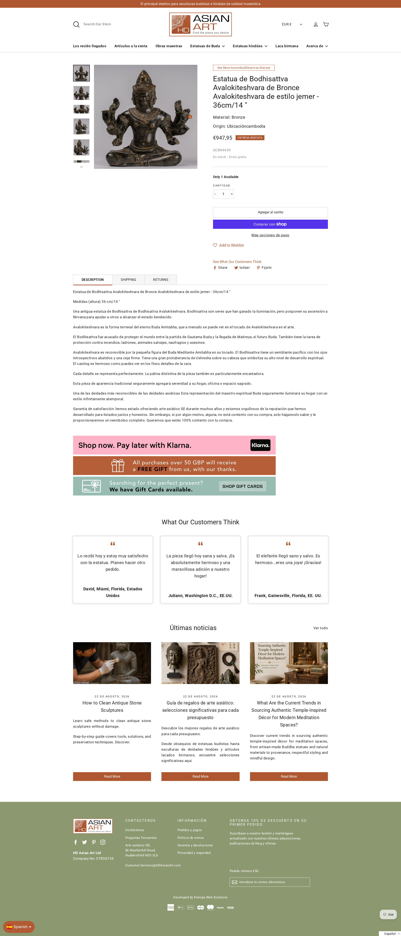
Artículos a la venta (130, 46)
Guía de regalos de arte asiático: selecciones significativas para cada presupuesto (200, 710)
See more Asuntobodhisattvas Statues (243, 67)
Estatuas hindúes (248, 46)
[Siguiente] (190, 117)
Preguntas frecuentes (141, 838)
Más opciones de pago (270, 235)
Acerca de (314, 46)
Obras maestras (169, 46)
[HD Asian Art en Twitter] (84, 842)
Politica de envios (191, 838)
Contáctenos (134, 830)
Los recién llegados (89, 46)
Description (93, 280)
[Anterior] (101, 117)
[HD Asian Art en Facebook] (75, 842)
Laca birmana (286, 46)
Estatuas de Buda (205, 46)
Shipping (128, 280)
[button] (228, 245)
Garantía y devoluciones (195, 845)
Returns (160, 280)
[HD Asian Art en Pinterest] (93, 842)
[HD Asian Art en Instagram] (102, 842)
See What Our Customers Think (237, 262)
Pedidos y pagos (190, 830)
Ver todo (320, 628)
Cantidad (222, 185)
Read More (112, 776)
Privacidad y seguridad (194, 853)
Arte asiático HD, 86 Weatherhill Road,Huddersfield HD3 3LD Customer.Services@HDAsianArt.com (148, 855)
